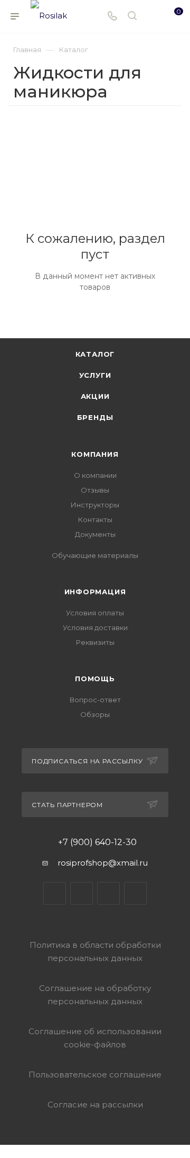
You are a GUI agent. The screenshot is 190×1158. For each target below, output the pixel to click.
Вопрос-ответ (95, 699)
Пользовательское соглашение (95, 1074)
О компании (95, 475)
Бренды (95, 417)
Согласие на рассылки (95, 1105)
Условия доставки (95, 627)
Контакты (95, 519)
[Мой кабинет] (152, 17)
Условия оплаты (95, 613)
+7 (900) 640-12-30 (97, 842)
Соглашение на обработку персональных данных (95, 994)
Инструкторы (95, 505)
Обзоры (95, 714)
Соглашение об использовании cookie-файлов (95, 1037)
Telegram (81, 893)
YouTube (108, 893)
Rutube (135, 893)
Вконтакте (54, 893)
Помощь (95, 678)
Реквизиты (95, 642)
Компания (94, 454)
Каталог (95, 354)
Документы (95, 534)
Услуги (95, 375)
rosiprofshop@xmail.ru (103, 863)
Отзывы (95, 490)
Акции (95, 396)
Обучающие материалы (95, 555)
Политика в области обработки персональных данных (95, 951)
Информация (95, 591)
